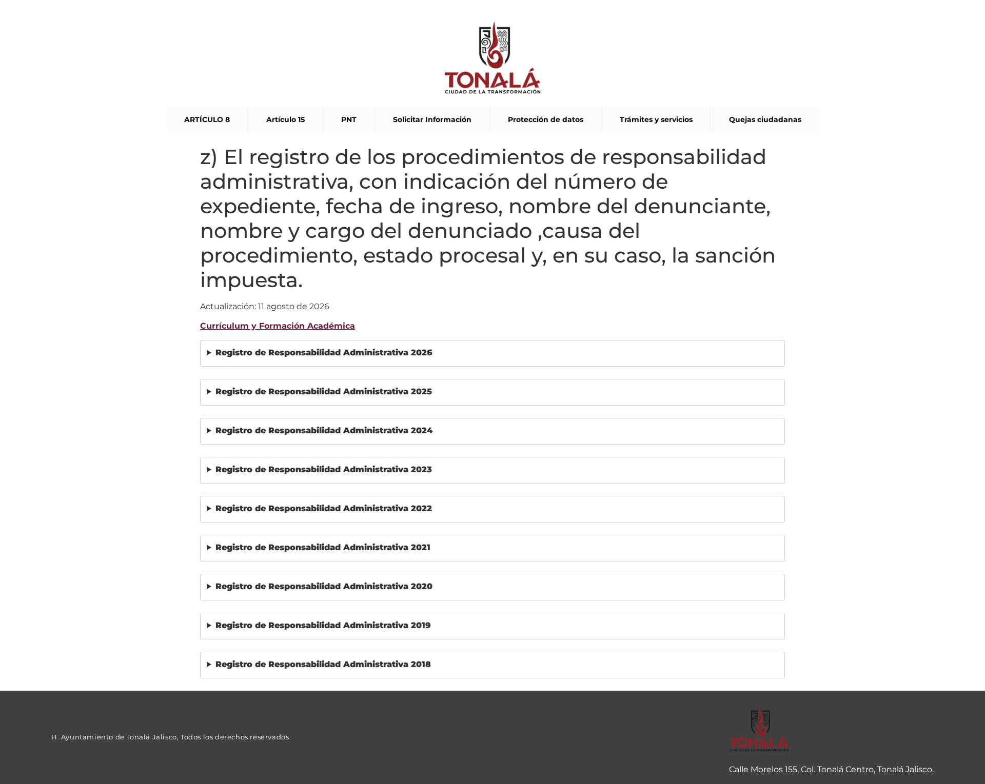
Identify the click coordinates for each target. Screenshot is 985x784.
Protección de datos (545, 119)
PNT (349, 119)
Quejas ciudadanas (765, 119)
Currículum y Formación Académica (277, 326)
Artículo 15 (285, 119)
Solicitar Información (432, 119)
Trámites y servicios (656, 119)
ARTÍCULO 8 (207, 119)
